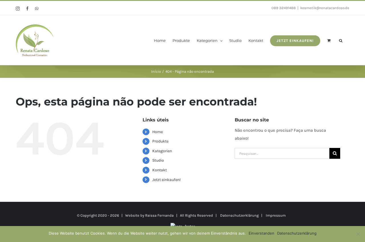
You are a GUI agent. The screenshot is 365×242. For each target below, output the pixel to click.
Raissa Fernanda (159, 215)
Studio (158, 160)
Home (157, 131)
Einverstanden (261, 233)
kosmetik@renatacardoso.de (324, 8)
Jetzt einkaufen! (166, 179)
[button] (340, 40)
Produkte (160, 141)
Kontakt (159, 170)
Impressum (276, 215)
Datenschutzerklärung (239, 215)
